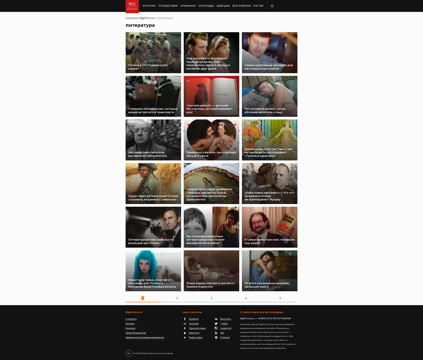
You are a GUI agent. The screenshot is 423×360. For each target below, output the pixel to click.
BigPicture (147, 18)
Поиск (282, 5)
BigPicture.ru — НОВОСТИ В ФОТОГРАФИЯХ (265, 318)
